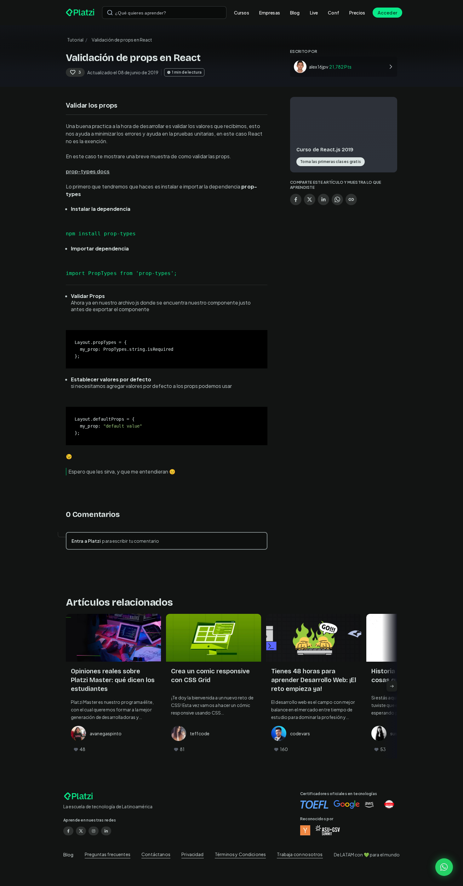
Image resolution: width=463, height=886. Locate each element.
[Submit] (110, 12)
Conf (333, 12)
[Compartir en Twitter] (309, 199)
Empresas (269, 12)
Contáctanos (155, 854)
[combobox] (164, 12)
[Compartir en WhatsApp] (337, 199)
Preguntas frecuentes (107, 854)
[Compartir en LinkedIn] (323, 199)
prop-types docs (88, 171)
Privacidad (192, 854)
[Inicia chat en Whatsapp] (444, 867)
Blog (295, 12)
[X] (81, 831)
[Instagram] (94, 831)
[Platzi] (80, 13)
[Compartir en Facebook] (295, 199)
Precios (357, 12)
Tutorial (75, 39)
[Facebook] (68, 831)
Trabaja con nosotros (300, 854)
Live (314, 12)
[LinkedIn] (106, 831)
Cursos (241, 12)
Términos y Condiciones (240, 854)
